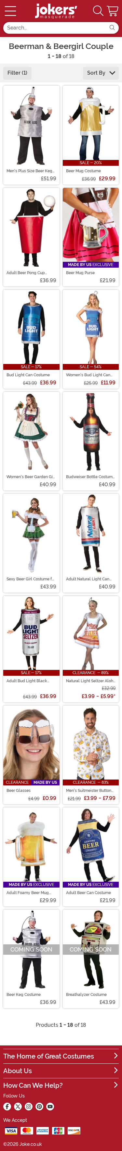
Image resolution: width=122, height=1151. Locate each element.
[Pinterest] (39, 1106)
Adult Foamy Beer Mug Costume (28, 893)
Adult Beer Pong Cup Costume (26, 273)
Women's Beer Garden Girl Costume (31, 477)
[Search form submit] (112, 28)
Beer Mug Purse (80, 273)
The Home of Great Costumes (48, 1056)
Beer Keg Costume (24, 995)
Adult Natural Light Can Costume (87, 579)
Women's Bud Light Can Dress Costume (88, 375)
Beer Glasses (19, 791)
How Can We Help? (33, 1085)
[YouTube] (50, 1106)
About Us (17, 1071)
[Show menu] (10, 11)
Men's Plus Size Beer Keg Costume (29, 171)
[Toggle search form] (98, 11)
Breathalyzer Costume (86, 995)
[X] (18, 1106)
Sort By (97, 73)
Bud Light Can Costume (28, 375)
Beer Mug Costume (83, 171)
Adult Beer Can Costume (88, 893)
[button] (113, 11)
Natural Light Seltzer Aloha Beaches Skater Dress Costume (90, 681)
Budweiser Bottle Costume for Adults (90, 477)
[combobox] (54, 28)
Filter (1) (17, 73)
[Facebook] (7, 1106)
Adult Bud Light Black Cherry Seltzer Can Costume (27, 681)
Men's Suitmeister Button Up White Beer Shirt (88, 791)
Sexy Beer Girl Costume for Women (31, 579)
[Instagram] (29, 1106)
